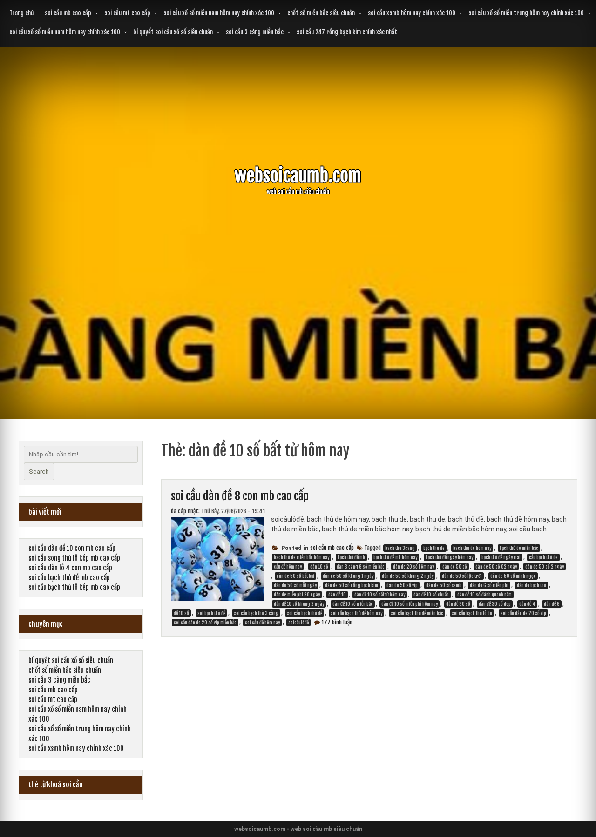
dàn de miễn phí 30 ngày (297, 594)
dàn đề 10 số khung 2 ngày (299, 604)
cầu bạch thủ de (543, 557)
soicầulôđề (298, 622)
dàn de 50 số (454, 566)
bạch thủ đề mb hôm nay (395, 557)
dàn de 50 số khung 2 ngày (407, 576)
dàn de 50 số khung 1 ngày (348, 576)
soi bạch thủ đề (211, 613)
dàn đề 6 (552, 604)
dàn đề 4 (527, 604)
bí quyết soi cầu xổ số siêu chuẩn (173, 32)
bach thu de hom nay (472, 548)
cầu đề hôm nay (288, 566)
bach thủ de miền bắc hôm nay (301, 557)
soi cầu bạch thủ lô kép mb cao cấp (74, 587)
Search (39, 471)
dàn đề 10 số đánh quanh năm (484, 594)
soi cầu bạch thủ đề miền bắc (417, 613)
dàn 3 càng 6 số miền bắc (361, 566)
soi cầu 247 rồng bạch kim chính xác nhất (347, 32)
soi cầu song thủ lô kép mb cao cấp (74, 558)
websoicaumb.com (298, 175)
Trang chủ (21, 13)
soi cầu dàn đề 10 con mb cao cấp (71, 548)
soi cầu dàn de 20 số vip (523, 613)
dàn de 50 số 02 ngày (496, 566)
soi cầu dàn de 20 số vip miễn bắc (205, 622)
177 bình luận (336, 622)
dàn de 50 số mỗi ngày (295, 585)
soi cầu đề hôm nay (262, 622)
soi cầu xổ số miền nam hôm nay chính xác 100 (218, 13)
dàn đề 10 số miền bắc (352, 604)
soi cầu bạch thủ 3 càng (256, 613)
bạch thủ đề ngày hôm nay (449, 557)
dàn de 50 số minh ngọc (513, 576)
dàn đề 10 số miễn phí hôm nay (409, 604)
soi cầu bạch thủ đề (304, 613)
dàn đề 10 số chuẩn (431, 594)
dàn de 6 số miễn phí (489, 585)
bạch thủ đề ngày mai (501, 557)
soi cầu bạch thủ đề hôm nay (356, 613)
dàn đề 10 (337, 594)
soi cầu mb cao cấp (68, 13)
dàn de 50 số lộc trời (462, 576)
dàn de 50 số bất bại (295, 576)
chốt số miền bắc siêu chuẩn (321, 13)
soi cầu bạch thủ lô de (472, 613)
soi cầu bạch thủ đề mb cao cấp (69, 578)
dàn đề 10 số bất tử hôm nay (379, 594)
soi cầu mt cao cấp (127, 13)
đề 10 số (181, 613)
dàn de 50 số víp (402, 585)
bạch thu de (434, 548)
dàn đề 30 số (458, 604)
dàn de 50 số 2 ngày (544, 566)
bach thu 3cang (400, 548)
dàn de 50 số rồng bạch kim (351, 585)
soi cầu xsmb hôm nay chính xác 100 (411, 13)
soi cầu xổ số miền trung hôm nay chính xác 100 (526, 13)
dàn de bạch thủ (531, 585)
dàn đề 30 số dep (495, 604)
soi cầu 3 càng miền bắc (255, 32)
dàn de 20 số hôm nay (413, 566)
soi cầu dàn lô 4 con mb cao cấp (70, 568)
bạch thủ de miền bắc (519, 548)
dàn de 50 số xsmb (443, 585)
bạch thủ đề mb (351, 557)
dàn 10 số (319, 566)
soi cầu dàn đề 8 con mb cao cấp (240, 496)
